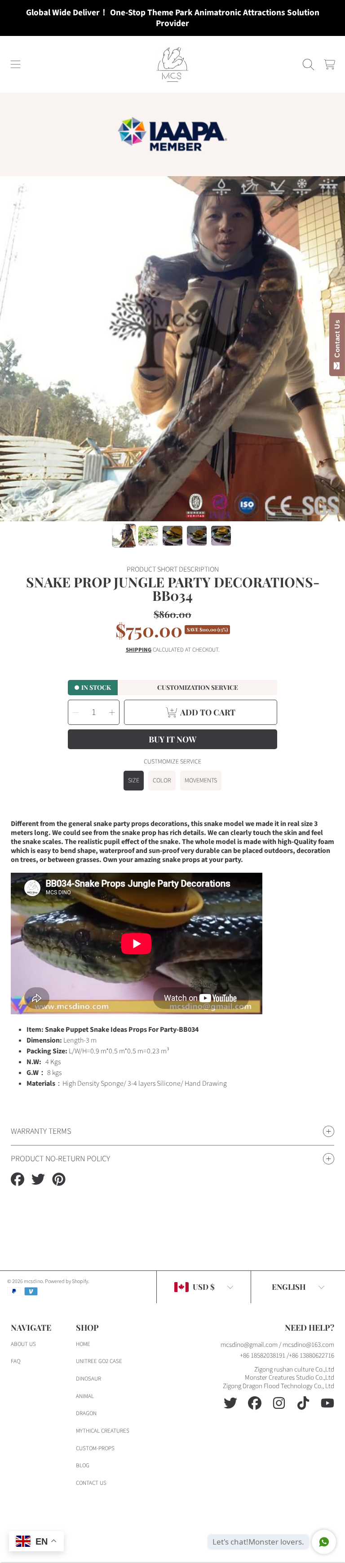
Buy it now (172, 739)
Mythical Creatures (102, 1431)
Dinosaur (88, 1379)
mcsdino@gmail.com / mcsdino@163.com (277, 1345)
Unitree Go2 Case (99, 1361)
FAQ (15, 1361)
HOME (83, 1344)
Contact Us (337, 341)
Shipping (138, 650)
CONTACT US (91, 1483)
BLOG (82, 1465)
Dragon (86, 1413)
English (289, 1287)
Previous (9, 348)
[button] (16, 64)
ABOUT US (23, 1344)
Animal (85, 1396)
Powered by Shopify (66, 1281)
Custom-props (95, 1448)
